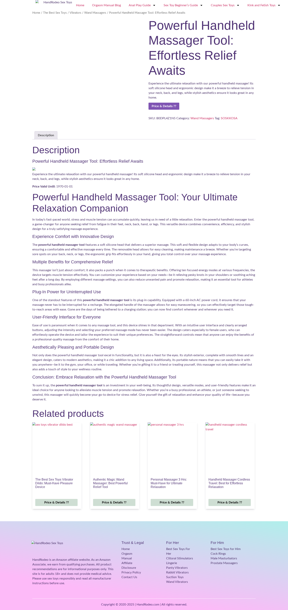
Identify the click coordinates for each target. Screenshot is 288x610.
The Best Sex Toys (55, 12)
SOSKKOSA (229, 118)
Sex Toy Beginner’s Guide (181, 5)
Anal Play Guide (140, 5)
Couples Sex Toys (223, 5)
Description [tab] (46, 135)
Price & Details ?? (164, 106)
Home (80, 5)
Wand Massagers (95, 12)
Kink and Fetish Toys (261, 5)
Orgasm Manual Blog (106, 5)
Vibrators (75, 12)
